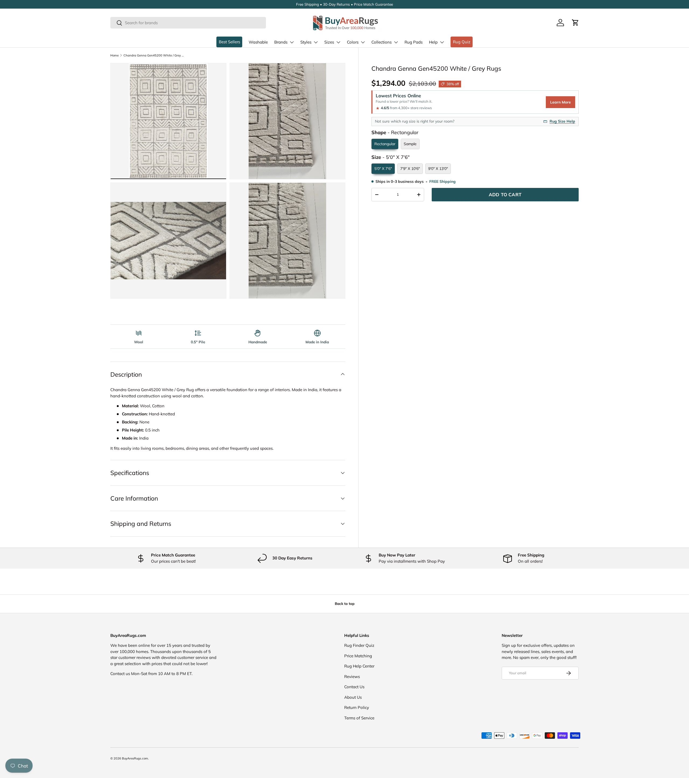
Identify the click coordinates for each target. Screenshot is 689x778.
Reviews (352, 676)
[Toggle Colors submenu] (363, 42)
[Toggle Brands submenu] (292, 42)
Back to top (344, 603)
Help (433, 42)
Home (114, 55)
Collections (381, 42)
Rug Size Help (562, 121)
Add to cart (505, 194)
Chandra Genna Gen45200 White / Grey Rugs (154, 55)
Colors (352, 42)
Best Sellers (229, 41)
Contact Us (354, 686)
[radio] (384, 144)
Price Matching (358, 655)
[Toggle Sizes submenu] (338, 42)
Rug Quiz (461, 41)
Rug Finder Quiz (359, 645)
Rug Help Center (359, 666)
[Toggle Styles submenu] (315, 42)
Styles (305, 42)
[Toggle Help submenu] (442, 42)
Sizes (329, 42)
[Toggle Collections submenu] (396, 42)
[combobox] (188, 22)
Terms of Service (359, 717)
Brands (280, 42)
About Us (353, 697)
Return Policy (356, 707)
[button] (575, 22)
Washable (258, 42)
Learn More (560, 102)
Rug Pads (414, 42)
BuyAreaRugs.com (135, 758)
